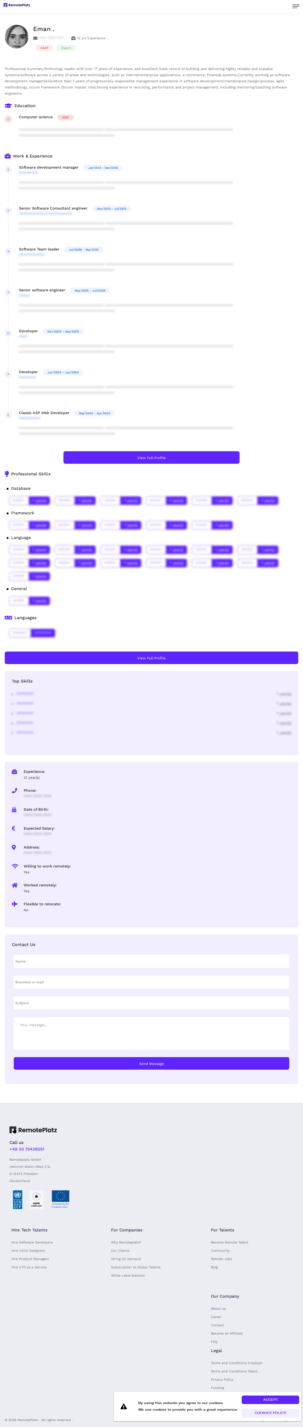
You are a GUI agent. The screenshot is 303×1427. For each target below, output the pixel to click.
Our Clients (120, 1250)
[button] (270, 1400)
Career (216, 1317)
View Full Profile (151, 458)
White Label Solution (128, 1275)
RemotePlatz (28, 1420)
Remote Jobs (221, 1259)
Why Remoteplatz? (126, 1242)
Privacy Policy (222, 1379)
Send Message (151, 1064)
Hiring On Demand (126, 1259)
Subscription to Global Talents (135, 1267)
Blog (214, 1267)
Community (220, 1250)
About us (218, 1308)
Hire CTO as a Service (29, 1267)
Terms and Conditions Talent (234, 1371)
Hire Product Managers (30, 1259)
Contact (217, 1325)
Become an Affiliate (227, 1333)
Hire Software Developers (32, 1242)
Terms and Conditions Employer (237, 1363)
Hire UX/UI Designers (28, 1250)
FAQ (214, 1342)
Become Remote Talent (229, 1242)
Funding (217, 1388)
